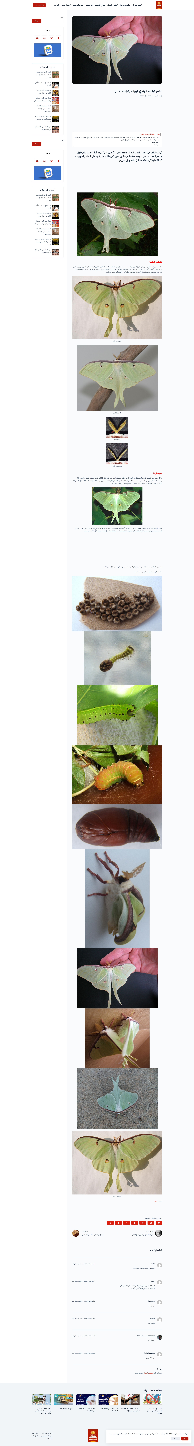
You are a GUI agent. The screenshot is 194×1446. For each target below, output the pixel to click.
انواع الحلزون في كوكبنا (65, 1408)
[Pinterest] (142, 1223)
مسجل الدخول (148, 1373)
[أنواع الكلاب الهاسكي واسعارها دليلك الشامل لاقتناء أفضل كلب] (41, 1399)
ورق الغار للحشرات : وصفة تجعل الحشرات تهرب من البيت (43, 119)
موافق (184, 1439)
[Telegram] (126, 1223)
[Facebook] (159, 1223)
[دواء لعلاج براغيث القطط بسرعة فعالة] (85, 1399)
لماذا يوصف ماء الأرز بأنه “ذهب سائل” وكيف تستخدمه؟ (43, 109)
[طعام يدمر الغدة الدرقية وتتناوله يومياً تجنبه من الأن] (55, 100)
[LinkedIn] (134, 1223)
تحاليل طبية (66, 5)
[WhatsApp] (118, 1223)
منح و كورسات (78, 5)
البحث (61, 17)
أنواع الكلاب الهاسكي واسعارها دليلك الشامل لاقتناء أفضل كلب (43, 1411)
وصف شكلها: (155, 142)
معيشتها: (156, 145)
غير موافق (175, 1439)
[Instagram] (44, 38)
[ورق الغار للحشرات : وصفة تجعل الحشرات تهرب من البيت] (55, 119)
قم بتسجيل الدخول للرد (77, 1264)
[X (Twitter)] (151, 1223)
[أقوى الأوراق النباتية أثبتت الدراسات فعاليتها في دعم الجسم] (55, 74)
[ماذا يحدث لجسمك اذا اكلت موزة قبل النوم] (55, 93)
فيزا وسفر (89, 5)
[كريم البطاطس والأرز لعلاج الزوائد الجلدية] (55, 129)
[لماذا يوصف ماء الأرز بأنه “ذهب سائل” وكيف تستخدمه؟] (55, 108)
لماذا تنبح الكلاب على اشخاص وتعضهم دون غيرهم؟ (154, 1411)
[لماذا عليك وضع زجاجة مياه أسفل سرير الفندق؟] (130, 1399)
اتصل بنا (35, 1436)
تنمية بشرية (137, 5)
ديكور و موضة (125, 5)
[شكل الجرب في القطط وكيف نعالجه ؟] (108, 1399)
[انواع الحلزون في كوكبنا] (63, 1399)
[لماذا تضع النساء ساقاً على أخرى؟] (55, 85)
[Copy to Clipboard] (110, 1223)
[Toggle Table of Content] (158, 134)
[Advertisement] (117, 115)
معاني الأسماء (100, 5)
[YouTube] (37, 38)
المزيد (56, 5)
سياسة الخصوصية (46, 1436)
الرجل (109, 5)
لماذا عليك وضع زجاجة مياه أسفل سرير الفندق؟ (130, 1409)
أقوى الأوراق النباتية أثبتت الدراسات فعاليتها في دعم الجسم (43, 75)
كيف (115, 5)
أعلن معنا (38, 5)
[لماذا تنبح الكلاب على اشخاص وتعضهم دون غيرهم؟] (152, 1399)
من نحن (49, 1438)
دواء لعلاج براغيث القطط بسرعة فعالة (87, 1409)
